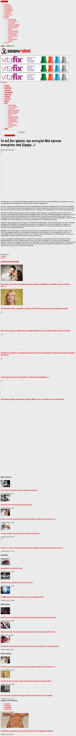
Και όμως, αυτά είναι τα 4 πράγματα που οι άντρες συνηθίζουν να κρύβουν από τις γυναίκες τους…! (28, 519)
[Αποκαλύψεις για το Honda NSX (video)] (5, 564)
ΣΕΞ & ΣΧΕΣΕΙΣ (13, 26)
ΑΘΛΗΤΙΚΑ (8, 11)
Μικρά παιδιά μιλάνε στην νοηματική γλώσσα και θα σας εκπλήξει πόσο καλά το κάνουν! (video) (28, 632)
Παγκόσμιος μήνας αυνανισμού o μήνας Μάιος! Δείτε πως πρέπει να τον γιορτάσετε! (32, 399)
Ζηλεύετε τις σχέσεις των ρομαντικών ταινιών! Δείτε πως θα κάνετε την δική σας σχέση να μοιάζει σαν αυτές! (32, 548)
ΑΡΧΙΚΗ (7, 4)
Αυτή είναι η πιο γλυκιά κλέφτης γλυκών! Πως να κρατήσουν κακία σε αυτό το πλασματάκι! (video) (28, 617)
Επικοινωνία (7, 709)
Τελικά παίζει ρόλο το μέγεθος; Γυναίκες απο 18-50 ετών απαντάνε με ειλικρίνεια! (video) (34, 308)
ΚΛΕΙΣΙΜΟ (4, 1)
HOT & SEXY (12, 28)
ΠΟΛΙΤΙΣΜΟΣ (12, 39)
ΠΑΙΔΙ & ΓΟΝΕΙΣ (13, 24)
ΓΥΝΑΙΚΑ (11, 23)
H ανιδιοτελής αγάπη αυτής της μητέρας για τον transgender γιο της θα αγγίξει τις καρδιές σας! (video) (30, 646)
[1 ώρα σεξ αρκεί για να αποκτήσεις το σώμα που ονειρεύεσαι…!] (12, 373)
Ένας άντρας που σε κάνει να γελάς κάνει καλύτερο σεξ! (16, 504)
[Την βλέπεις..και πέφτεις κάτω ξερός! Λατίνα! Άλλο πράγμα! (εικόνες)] (15, 727)
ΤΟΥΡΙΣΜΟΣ (12, 34)
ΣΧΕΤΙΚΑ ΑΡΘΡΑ (5, 262)
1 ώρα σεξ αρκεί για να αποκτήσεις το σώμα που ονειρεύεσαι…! (25, 377)
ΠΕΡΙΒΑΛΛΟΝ (13, 33)
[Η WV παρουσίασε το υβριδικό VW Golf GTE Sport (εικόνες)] (5, 579)
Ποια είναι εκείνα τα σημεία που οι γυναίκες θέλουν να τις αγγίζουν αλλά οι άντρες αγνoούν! (35, 330)
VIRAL (6, 43)
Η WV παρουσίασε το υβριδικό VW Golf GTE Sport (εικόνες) (17, 582)
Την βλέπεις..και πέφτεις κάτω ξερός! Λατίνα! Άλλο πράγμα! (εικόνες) (27, 731)
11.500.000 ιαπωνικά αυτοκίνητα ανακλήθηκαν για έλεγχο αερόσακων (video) (22, 597)
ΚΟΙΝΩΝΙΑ (8, 6)
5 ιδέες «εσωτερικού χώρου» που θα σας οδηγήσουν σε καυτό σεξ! (19, 490)
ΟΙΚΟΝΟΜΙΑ (8, 9)
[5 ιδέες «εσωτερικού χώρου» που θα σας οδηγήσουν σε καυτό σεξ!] (5, 486)
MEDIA (6, 16)
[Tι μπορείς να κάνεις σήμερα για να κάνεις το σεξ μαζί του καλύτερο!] (5, 529)
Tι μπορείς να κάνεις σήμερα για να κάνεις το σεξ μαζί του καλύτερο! (20, 533)
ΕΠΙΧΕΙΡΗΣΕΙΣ (13, 31)
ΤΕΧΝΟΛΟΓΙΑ (13, 36)
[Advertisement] (22, 196)
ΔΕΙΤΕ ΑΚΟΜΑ (14, 262)
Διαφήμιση (7, 705)
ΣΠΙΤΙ (10, 29)
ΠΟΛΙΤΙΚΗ (8, 8)
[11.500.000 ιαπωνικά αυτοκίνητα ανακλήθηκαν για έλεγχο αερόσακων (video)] (5, 593)
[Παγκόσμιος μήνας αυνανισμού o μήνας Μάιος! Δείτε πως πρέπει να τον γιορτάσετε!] (12, 395)
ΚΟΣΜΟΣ (7, 13)
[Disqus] (38, 425)
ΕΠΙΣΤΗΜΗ (12, 19)
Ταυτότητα (7, 704)
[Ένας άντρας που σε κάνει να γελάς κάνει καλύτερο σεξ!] (5, 501)
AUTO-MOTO (12, 21)
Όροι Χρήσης (7, 707)
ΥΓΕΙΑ (10, 38)
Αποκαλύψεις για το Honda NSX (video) (11, 568)
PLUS (6, 18)
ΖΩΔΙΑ (10, 41)
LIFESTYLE (8, 14)
